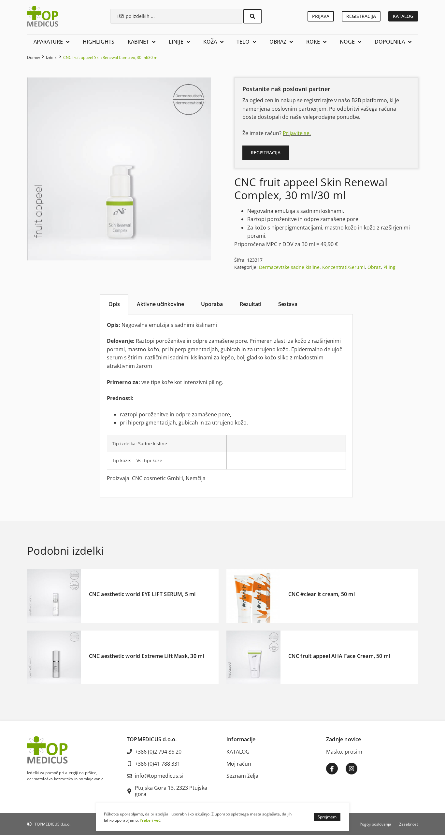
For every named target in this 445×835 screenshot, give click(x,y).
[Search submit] (252, 16)
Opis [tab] (114, 304)
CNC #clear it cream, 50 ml (321, 594)
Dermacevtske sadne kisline (289, 267)
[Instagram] (351, 768)
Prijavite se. (297, 133)
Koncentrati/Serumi (343, 267)
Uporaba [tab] (212, 304)
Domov (33, 57)
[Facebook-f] (332, 768)
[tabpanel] (226, 405)
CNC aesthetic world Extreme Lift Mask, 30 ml (146, 656)
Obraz (374, 267)
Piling (389, 267)
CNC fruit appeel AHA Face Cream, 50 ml (339, 656)
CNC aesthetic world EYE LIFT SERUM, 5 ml (142, 594)
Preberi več (150, 820)
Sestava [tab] (287, 304)
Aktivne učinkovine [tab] (160, 304)
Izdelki (51, 57)
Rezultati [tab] (250, 304)
